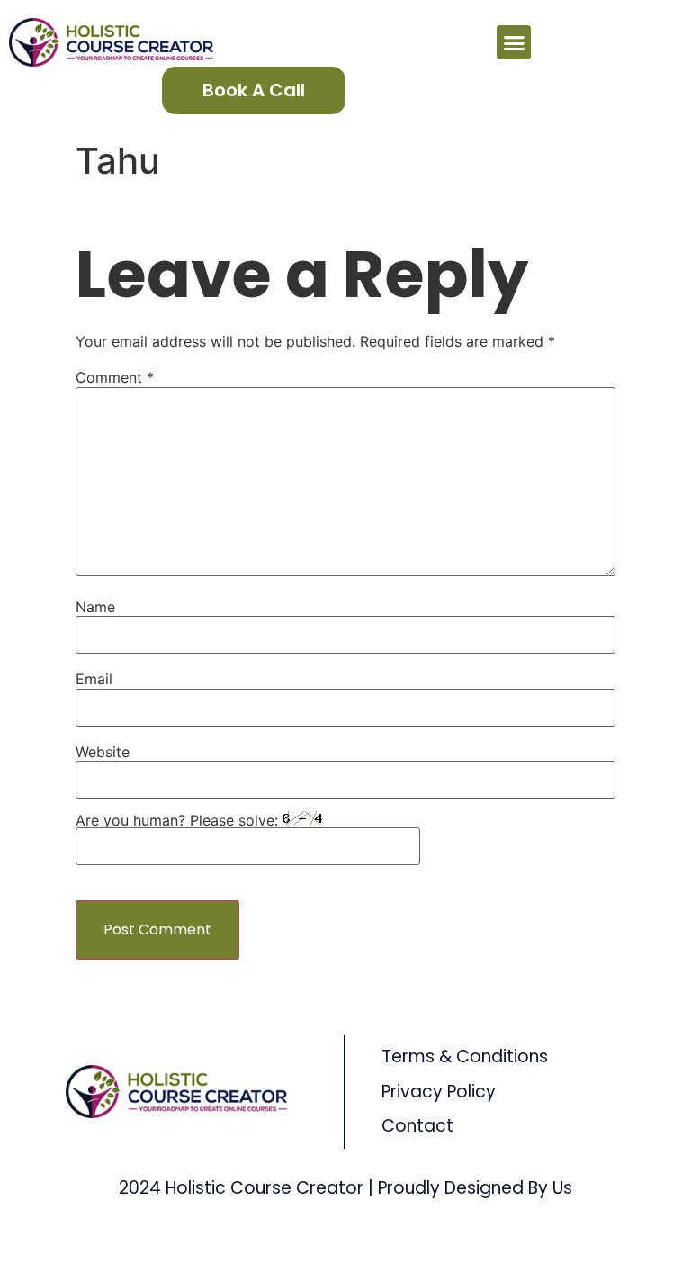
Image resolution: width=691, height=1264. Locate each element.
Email (94, 679)
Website (103, 752)
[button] (514, 42)
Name (95, 607)
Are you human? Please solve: (179, 820)
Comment (115, 377)
